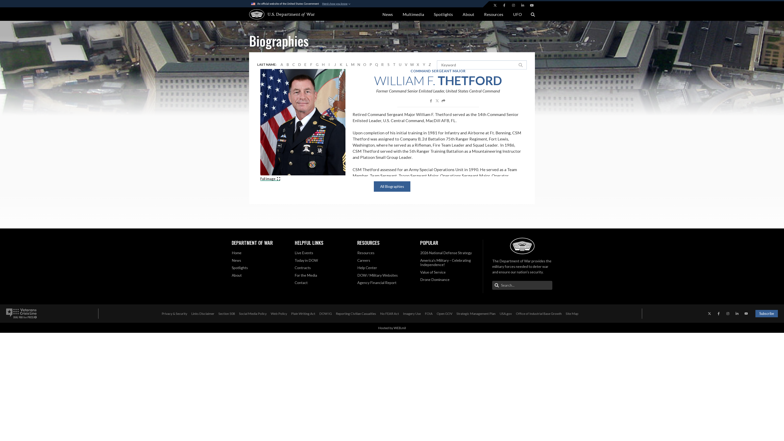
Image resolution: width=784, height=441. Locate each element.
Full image (268, 179)
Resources (493, 14)
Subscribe (766, 313)
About (468, 14)
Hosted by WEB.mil (392, 328)
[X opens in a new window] (495, 5)
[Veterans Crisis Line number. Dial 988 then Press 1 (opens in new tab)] (21, 313)
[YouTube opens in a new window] (532, 5)
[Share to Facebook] (431, 100)
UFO (517, 14)
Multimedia (413, 14)
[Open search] (533, 14)
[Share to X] (437, 100)
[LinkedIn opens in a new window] (523, 5)
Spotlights (443, 14)
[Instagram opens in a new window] (513, 5)
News (387, 14)
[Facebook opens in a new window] (504, 5)
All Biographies (392, 186)
